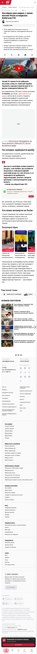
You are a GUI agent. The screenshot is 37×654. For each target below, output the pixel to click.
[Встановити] (18, 642)
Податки (7, 497)
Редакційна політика (7, 392)
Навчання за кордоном (11, 534)
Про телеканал (6, 395)
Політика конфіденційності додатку (9, 414)
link (21, 368)
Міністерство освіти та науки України (15, 525)
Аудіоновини (8, 435)
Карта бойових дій (10, 448)
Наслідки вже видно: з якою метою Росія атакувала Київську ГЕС (26, 7)
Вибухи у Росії (9, 457)
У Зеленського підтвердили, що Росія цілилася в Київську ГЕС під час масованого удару (17, 143)
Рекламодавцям (6, 401)
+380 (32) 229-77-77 (12, 627)
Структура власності (25, 402)
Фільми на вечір (9, 512)
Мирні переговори (10, 450)
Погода (7, 438)
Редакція (4, 389)
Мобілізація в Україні (12, 466)
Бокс (6, 555)
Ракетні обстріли (9, 446)
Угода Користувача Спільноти (25, 387)
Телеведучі (5, 398)
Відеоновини (8, 433)
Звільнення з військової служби (14, 468)
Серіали (7, 517)
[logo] (8, 2)
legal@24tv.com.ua (22, 629)
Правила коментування (26, 391)
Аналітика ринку (9, 542)
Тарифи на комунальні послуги (14, 495)
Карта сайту (23, 408)
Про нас (4, 387)
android (7, 598)
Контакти (22, 396)
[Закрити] (33, 639)
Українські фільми (10, 510)
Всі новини (8, 424)
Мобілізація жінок (10, 473)
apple (19, 598)
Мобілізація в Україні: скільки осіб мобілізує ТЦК (19, 480)
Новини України (12, 7)
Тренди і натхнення (10, 547)
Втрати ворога (9, 460)
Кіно (6, 505)
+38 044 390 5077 (24, 361)
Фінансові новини (10, 492)
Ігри (21, 410)
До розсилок (11, 587)
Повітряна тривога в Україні (13, 453)
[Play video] (19, 68)
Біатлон (7, 562)
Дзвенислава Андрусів (12, 21)
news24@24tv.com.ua (8, 361)
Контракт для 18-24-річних (12, 475)
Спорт (7, 553)
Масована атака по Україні (12, 455)
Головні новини (9, 426)
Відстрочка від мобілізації (12, 477)
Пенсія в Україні (9, 499)
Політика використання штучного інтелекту (8, 410)
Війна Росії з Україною (12, 444)
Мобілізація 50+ (9, 470)
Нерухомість (9, 540)
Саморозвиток (9, 532)
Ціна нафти (8, 488)
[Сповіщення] (35, 2)
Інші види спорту (10, 564)
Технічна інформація (25, 393)
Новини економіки (11, 486)
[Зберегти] (32, 55)
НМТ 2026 (7, 530)
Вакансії (22, 399)
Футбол (7, 557)
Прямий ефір (8, 431)
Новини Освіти (10, 523)
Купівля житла (9, 545)
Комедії (7, 514)
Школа (7, 527)
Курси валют (8, 490)
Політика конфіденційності (9, 406)
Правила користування (8, 404)
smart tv (7, 603)
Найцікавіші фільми (10, 507)
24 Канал (4, 7)
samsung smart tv (19, 603)
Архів (21, 405)
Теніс (6, 560)
